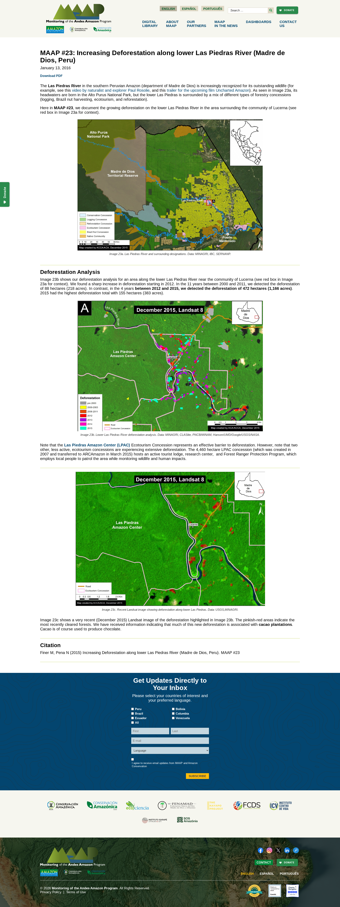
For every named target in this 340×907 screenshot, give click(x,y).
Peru (138, 709)
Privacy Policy (50, 892)
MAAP (226, 24)
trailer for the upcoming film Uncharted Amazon (208, 90)
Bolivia (180, 709)
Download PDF (51, 76)
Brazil (139, 713)
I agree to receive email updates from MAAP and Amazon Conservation (165, 765)
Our (196, 24)
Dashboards (258, 22)
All (137, 722)
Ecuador (141, 718)
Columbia (182, 713)
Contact (288, 24)
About (172, 24)
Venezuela (183, 718)
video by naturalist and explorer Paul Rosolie (111, 90)
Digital (150, 24)
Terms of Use (76, 892)
